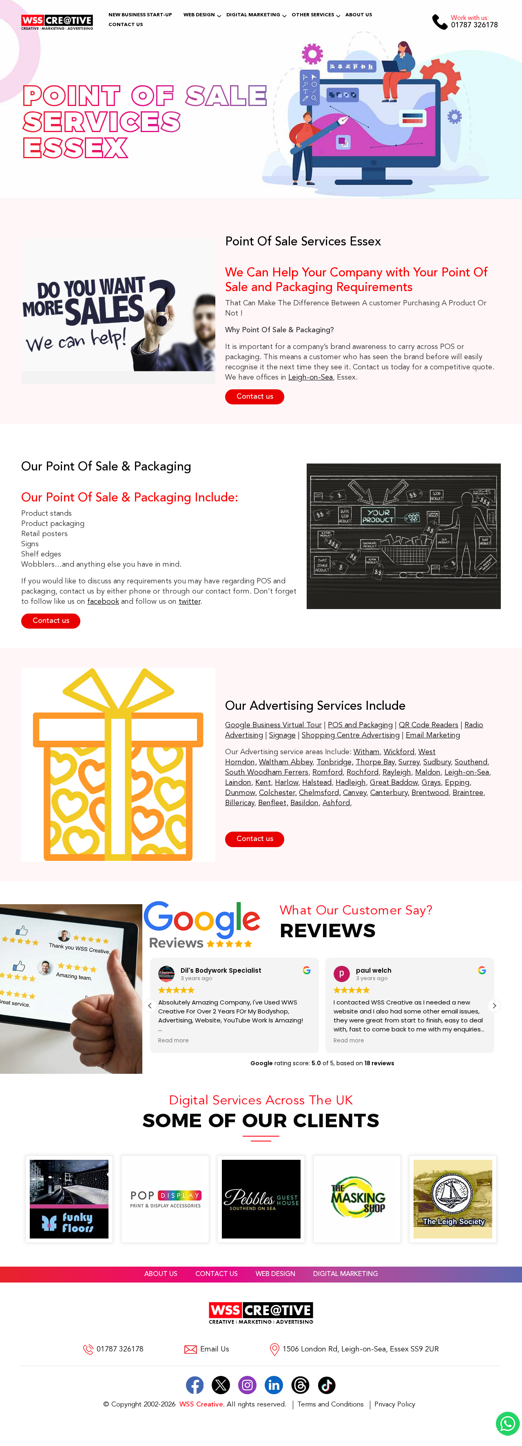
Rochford (362, 772)
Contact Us (125, 24)
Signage (282, 735)
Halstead (317, 782)
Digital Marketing (253, 15)
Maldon (427, 772)
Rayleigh (397, 772)
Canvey (354, 793)
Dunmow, (241, 793)
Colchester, (278, 793)
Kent (263, 782)
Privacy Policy (394, 1404)
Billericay (239, 803)
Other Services (313, 15)
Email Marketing (433, 735)
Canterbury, (389, 793)
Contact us (255, 396)
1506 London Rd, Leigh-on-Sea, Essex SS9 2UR (361, 1349)
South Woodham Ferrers (266, 772)
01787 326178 (474, 22)
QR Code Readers (428, 725)
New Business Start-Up (140, 15)
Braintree (468, 793)
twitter (189, 601)
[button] (494, 1006)
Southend (471, 762)
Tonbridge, (335, 762)
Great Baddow (394, 782)
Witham (367, 752)
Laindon (238, 782)
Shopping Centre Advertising (351, 735)
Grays (431, 782)
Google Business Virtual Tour (273, 725)
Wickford (399, 752)
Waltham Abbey (285, 762)
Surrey (408, 762)
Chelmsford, (320, 793)
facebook (103, 601)
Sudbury (437, 762)
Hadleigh (351, 782)
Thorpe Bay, (376, 762)
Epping (457, 782)
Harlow (286, 782)
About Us (358, 15)
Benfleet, (273, 803)
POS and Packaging (360, 725)
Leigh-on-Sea (310, 377)
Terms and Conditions (330, 1404)
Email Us (214, 1349)
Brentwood (430, 793)
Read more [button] (173, 1040)
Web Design (199, 15)
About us (160, 1274)
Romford (327, 772)
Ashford (336, 803)
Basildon (304, 803)
